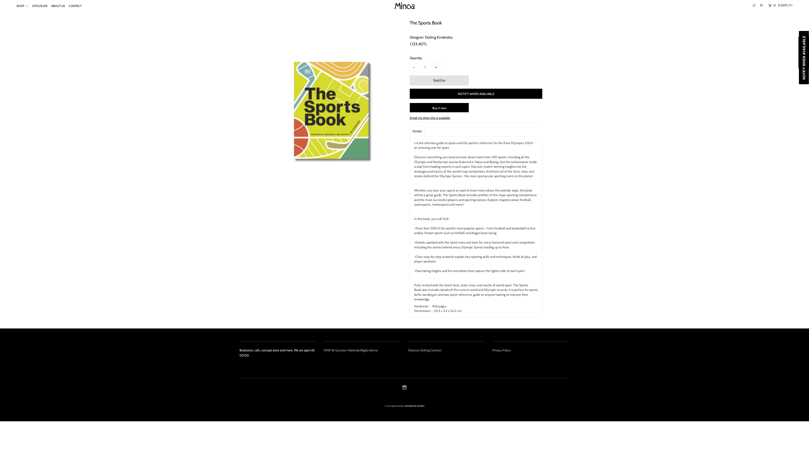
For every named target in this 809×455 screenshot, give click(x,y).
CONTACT (75, 6)
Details (417, 131)
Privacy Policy (501, 350)
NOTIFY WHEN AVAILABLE (476, 94)
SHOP (20, 6)
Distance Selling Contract (424, 350)
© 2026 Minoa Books (393, 406)
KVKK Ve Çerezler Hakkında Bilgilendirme (351, 350)
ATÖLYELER (39, 6)
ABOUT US (58, 6)
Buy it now (439, 108)
